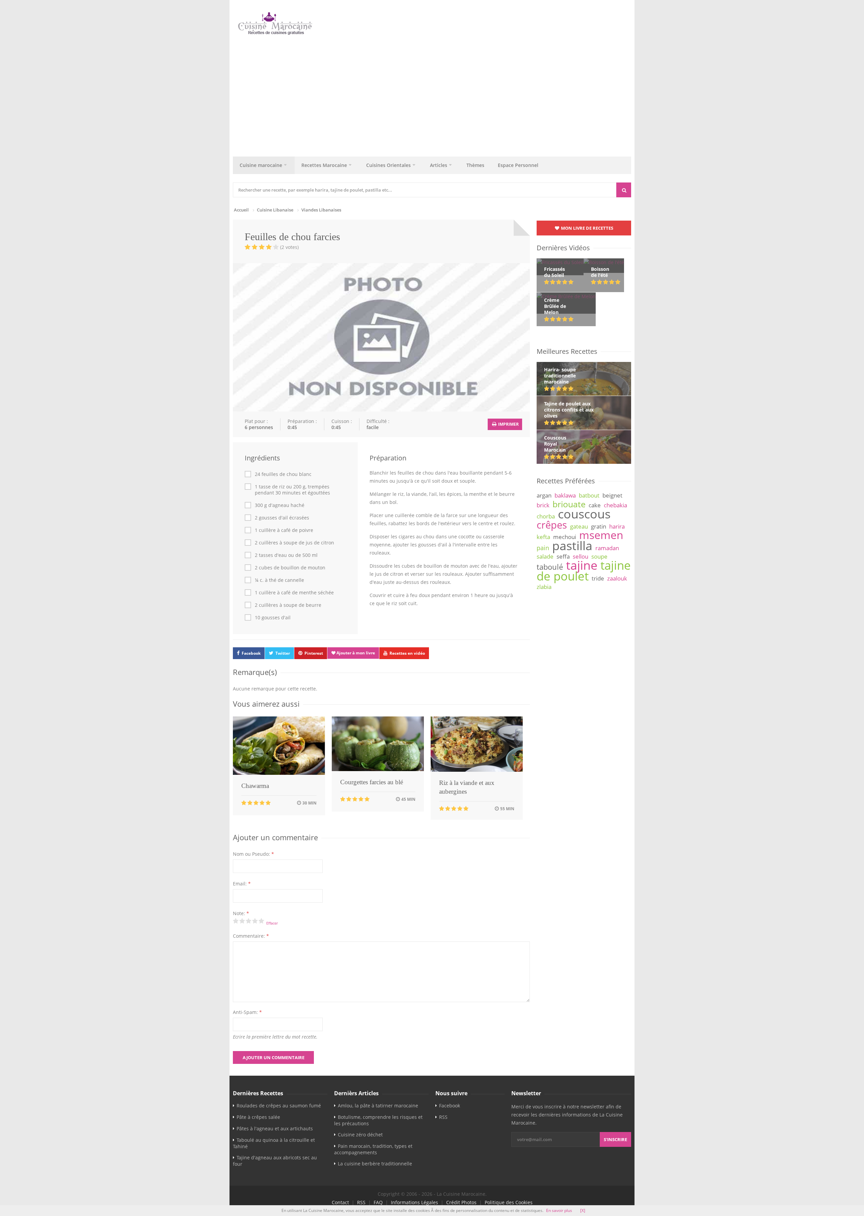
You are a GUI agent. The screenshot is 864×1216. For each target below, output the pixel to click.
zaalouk (617, 578)
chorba (546, 516)
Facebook (251, 653)
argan (544, 495)
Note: (241, 913)
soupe (599, 556)
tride (598, 578)
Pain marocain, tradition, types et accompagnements (373, 1149)
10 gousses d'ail (273, 618)
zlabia (544, 587)
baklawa (565, 495)
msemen (601, 535)
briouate (569, 504)
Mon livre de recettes (586, 228)
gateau (579, 526)
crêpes (552, 525)
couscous (584, 513)
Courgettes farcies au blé (371, 782)
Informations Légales (414, 1202)
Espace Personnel (518, 165)
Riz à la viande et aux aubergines (466, 787)
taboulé (550, 567)
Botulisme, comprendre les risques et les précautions (378, 1120)
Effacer (272, 923)
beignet (612, 495)
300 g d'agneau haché (279, 505)
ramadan (607, 548)
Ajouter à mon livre (355, 653)
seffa (563, 556)
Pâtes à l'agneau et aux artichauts (275, 1128)
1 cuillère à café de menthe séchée (294, 593)
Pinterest (313, 653)
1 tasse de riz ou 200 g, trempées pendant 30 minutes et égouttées (292, 490)
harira (617, 526)
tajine (581, 565)
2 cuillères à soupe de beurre (288, 605)
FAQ (378, 1202)
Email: (242, 883)
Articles (438, 165)
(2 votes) (289, 247)
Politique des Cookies (509, 1202)
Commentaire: (251, 936)
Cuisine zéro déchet (360, 1134)
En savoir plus (559, 1210)
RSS (443, 1117)
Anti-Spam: (247, 1012)
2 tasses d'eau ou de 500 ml (286, 555)
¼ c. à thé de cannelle (279, 580)
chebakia (615, 505)
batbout (589, 495)
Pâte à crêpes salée (258, 1117)
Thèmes (475, 165)
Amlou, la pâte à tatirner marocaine (378, 1105)
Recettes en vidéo (407, 653)
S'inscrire (615, 1139)
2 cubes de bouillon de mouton (290, 568)
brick (543, 505)
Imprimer (508, 424)
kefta (543, 537)
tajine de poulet (584, 570)
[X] (582, 1210)
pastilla (572, 545)
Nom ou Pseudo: (253, 854)
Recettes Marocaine (324, 165)
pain (543, 548)
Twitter (282, 653)
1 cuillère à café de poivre (284, 530)
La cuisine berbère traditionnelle (375, 1163)
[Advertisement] (435, 94)
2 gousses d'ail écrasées (282, 518)
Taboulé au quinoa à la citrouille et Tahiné (274, 1143)
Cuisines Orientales (388, 165)
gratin (598, 526)
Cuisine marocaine (261, 165)
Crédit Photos (461, 1202)
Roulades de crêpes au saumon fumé (279, 1105)
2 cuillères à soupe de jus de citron (294, 543)
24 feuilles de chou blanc (283, 474)
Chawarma (255, 785)
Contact (340, 1202)
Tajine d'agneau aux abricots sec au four (275, 1160)
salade (545, 556)
